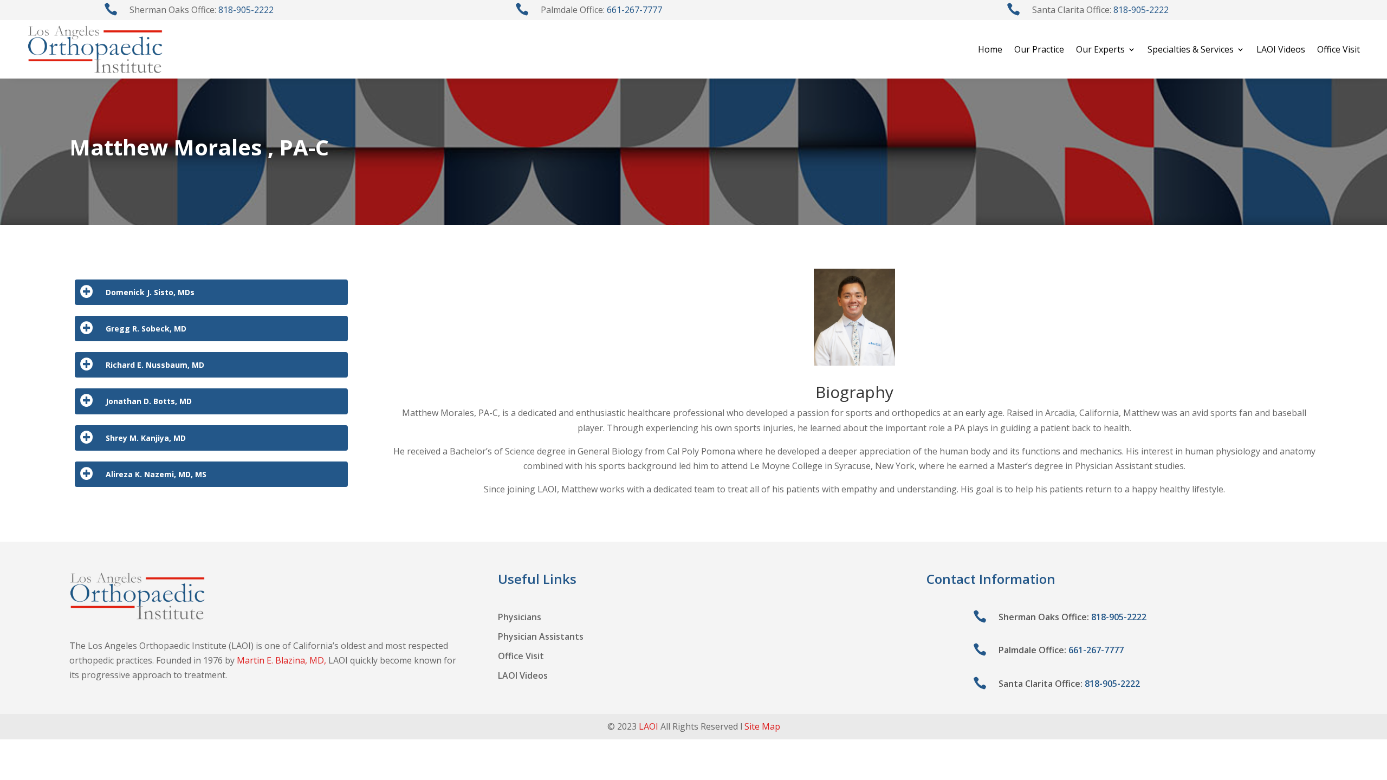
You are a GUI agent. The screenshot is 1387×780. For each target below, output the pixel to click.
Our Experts (1100, 49)
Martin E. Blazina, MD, (281, 660)
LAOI (648, 726)
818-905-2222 (246, 10)
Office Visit (1338, 49)
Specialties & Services (1191, 49)
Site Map (762, 726)
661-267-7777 (634, 10)
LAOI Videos (1280, 49)
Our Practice (1039, 49)
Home (990, 49)
